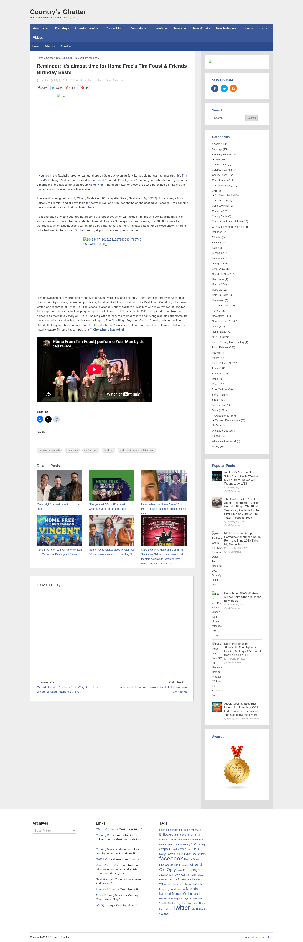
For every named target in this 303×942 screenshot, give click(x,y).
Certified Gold (219, 164)
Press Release (220, 363)
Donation (217, 232)
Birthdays (62, 28)
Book (217, 159)
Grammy (185, 865)
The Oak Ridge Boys (193, 903)
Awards (38, 28)
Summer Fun (95, 80)
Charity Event (85, 28)
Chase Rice (197, 839)
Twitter (181, 907)
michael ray (179, 889)
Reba (215, 379)
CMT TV (101, 829)
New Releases (226, 28)
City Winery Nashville (49, 450)
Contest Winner (220, 205)
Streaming (217, 399)
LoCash (197, 884)
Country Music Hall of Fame (227, 221)
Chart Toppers (220, 180)
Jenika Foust (90, 450)
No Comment (116, 80)
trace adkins (165, 909)
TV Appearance (220, 415)
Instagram (196, 870)
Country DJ (103, 835)
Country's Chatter (58, 11)
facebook (171, 858)
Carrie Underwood (179, 839)
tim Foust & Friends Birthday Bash (137, 450)
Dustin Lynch (183, 854)
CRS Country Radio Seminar (228, 226)
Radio (215, 368)
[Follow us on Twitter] (224, 88)
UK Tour (216, 425)
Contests (136, 28)
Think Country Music (109, 895)
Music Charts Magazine (111, 865)
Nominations (219, 331)
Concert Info (114, 28)
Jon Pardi (191, 874)
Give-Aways (218, 268)
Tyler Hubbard (198, 909)
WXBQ (215, 446)
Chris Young (183, 844)
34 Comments (234, 608)
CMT (214, 190)
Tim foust (108, 450)
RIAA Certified (220, 389)
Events (158, 28)
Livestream (218, 300)
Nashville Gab (105, 879)
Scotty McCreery (170, 903)
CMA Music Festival (225, 195)
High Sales (218, 279)
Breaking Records (222, 154)
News (178, 28)
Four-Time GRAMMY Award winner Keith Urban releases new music (242, 597)
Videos (38, 37)
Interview (217, 289)
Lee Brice (173, 884)
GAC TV (101, 859)
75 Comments (234, 491)
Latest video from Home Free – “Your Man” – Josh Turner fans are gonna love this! (163, 509)
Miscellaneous (220, 305)
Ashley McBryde (192, 829)
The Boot (102, 889)
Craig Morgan (178, 849)
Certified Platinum (222, 169)
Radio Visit (218, 373)
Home (35, 46)
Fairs (214, 247)
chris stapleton (167, 844)
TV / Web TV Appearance (227, 420)
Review (247, 28)
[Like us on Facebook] (214, 88)
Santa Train (218, 394)
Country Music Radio (109, 849)
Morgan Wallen (182, 893)
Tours (263, 28)
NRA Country (219, 336)
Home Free (72, 450)
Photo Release (220, 347)
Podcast (216, 352)
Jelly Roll (180, 874)
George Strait (219, 263)
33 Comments (252, 718)
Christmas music (221, 185)
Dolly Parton (167, 854)
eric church (199, 854)
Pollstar (216, 358)
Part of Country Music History (228, 342)
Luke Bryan (166, 889)
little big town (186, 884)
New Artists (201, 28)
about (270, 937)
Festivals (217, 253)
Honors (216, 284)
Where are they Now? (224, 441)
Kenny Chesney (179, 879)
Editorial (216, 237)
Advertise (50, 46)
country (44, 80)
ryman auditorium (193, 898)
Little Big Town (220, 295)
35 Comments (234, 525)
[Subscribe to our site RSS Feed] (233, 88)
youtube (164, 913)
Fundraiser (218, 258)
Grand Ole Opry (220, 274)
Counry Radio (220, 216)
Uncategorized (220, 430)
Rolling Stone (177, 898)
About (64, 46)
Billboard (166, 834)
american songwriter (170, 829)
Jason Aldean (166, 874)
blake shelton (182, 834)
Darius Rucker (194, 849)
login (247, 937)
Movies (216, 310)
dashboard (258, 937)
